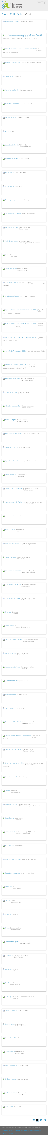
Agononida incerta (23, 1065)
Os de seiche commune (21, 955)
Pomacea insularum (24, 447)
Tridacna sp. (13, 256)
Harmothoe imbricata (26, 103)
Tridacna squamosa (25, 943)
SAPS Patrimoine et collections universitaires (28, 1130)
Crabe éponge (19, 818)
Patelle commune (22, 474)
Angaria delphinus (22, 680)
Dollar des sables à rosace (30, 639)
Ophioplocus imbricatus (28, 751)
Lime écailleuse (19, 529)
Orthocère (16, 969)
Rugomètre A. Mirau (25, 282)
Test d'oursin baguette (28, 571)
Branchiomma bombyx (27, 90)
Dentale (13, 900)
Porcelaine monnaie (24, 227)
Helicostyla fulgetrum (26, 200)
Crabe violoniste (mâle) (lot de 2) (25, 832)
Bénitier (12, 255)
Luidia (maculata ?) (26, 600)
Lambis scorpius (22, 394)
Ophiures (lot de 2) (27, 749)
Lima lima (18, 531)
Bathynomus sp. (17, 888)
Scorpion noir (18, 845)
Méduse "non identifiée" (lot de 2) (31, 62)
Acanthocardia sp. (22, 516)
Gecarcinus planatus (25, 777)
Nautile (12, 983)
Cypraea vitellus (29, 503)
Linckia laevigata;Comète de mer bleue (29, 242)
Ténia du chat (23, 145)
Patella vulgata (21, 476)
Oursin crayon (19, 626)
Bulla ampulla (18, 186)
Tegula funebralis (22, 694)
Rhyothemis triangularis (28, 296)
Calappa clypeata (20, 1053)
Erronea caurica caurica (28, 213)
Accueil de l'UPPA (7, 1130)
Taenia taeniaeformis (25, 146)
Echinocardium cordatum (24, 655)
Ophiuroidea (6, 739)
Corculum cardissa (27, 545)
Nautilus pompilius (15, 984)
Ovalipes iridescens (23, 1079)
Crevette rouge (19, 1024)
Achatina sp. (24, 668)
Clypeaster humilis (27, 723)
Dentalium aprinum (16, 902)
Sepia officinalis (18, 957)
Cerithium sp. (18, 76)
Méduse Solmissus (23, 1093)
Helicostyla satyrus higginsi (32, 433)
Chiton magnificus (15, 929)
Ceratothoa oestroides (27, 873)
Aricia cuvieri (17, 1106)
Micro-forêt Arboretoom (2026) (36, 351)
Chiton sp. (15, 914)
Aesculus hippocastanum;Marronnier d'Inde (14, 368)
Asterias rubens (26, 586)
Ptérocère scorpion (23, 392)
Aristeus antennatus (20, 1025)
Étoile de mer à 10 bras (28, 598)
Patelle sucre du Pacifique (30, 488)
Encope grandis (20, 708)
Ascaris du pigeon (22, 268)
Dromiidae (18, 819)
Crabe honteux (19, 1051)
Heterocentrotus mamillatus (22, 627)
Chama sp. (15, 998)
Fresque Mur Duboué (26, 21)
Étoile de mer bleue (24, 241)
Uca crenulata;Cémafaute (23, 833)
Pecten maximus (21, 558)
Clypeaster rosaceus (28, 641)
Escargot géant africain (27, 667)
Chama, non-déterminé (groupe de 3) (23, 996)
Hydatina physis (21, 172)
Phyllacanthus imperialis (28, 572)
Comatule (15, 612)
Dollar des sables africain (29, 722)
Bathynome (16, 887)
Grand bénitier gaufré (26, 941)
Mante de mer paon (24, 804)
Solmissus (20, 1094)
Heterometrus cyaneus (27, 378)
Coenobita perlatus (23, 1038)
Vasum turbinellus (23, 1010)
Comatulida (15, 613)
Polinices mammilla (23, 117)
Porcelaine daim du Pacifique (33, 502)
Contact (4, 1133)
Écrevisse (14, 790)
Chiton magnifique (15, 928)
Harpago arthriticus (22, 421)
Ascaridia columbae (22, 270)
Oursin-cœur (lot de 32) (24, 653)
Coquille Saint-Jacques (23, 557)
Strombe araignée (22, 419)
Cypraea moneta (23, 229)
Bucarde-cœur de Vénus (29, 543)
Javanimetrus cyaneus (27, 380)
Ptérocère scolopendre (27, 406)
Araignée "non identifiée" (29, 859)
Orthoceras (16, 971)
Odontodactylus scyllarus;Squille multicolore (31, 806)
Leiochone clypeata (23, 158)
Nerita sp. (14, 131)
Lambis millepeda (25, 407)
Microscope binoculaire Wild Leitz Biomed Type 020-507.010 (21, 38)
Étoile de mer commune (28, 584)
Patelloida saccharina (28, 490)
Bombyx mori (6, 766)
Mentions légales (14, 1133)
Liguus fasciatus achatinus (30, 461)
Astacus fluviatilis (16, 792)
